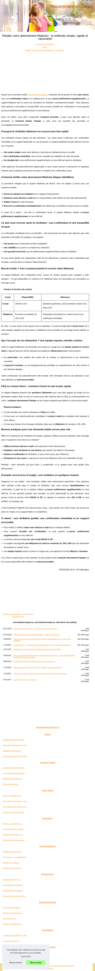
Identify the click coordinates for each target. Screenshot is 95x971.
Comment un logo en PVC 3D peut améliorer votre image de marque (40, 674)
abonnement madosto (37, 95)
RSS (72, 966)
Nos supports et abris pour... (14, 812)
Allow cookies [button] (36, 963)
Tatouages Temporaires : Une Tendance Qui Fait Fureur (18, 615)
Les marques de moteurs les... (15, 807)
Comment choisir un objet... (14, 829)
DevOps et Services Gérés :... (14, 840)
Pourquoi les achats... (11, 863)
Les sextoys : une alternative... (15, 857)
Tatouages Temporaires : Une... (15, 745)
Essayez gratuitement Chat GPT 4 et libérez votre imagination (37, 667)
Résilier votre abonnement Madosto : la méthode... (45, 50)
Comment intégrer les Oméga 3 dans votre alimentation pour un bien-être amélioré (42, 640)
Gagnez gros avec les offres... (15, 896)
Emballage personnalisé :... (13, 891)
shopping (50, 968)
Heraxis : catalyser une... (13, 824)
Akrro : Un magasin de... (12, 796)
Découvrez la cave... (11, 784)
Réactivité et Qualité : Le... (13, 835)
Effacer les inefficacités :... (13, 913)
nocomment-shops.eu (45, 44)
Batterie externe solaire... (13, 852)
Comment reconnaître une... (14, 768)
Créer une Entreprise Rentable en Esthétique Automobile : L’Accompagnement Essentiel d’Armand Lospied (44, 656)
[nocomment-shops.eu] (47, 16)
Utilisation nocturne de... (12, 751)
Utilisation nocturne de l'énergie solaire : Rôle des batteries (36, 635)
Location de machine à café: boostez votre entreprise (34, 661)
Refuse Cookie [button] (15, 963)
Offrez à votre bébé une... (13, 779)
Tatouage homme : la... (12, 879)
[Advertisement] (45, 70)
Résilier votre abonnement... (14, 740)
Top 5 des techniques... (12, 907)
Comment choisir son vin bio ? (25, 680)
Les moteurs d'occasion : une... (15, 801)
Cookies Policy (63, 966)
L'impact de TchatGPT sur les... (15, 935)
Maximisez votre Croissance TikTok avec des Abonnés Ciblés (37, 649)
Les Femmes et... (10, 918)
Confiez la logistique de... (13, 924)
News (45, 47)
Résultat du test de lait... (12, 868)
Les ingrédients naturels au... (14, 773)
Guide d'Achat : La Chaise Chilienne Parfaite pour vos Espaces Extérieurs (42, 645)
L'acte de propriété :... (11, 941)
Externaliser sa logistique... (13, 885)
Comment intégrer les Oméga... (15, 756)
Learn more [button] (26, 956)
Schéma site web (50, 966)
